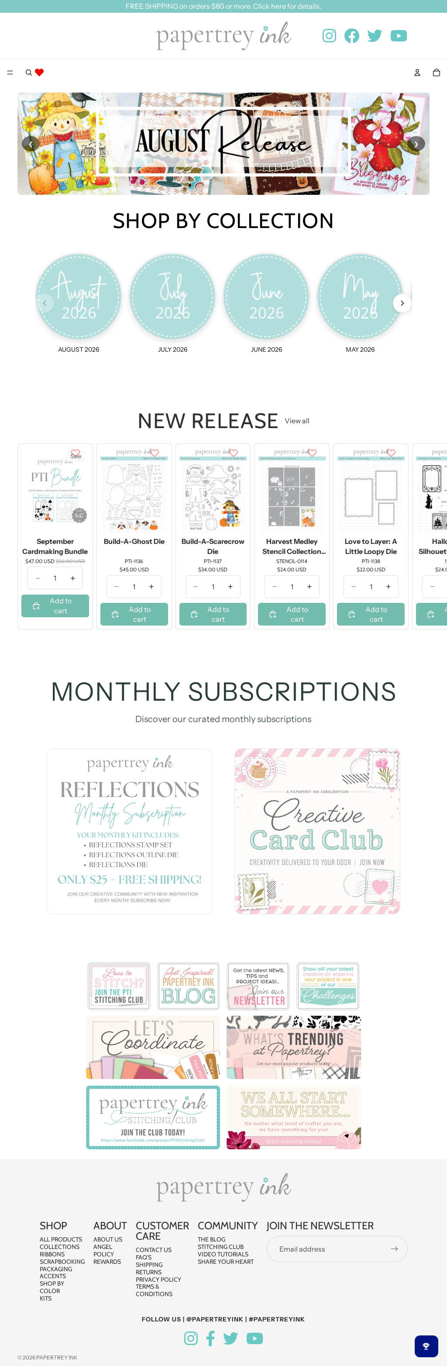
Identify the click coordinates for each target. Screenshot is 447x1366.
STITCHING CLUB (221, 1247)
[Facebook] (210, 1338)
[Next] (402, 303)
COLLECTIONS (59, 1247)
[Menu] (10, 72)
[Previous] (44, 303)
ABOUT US (107, 1239)
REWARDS (107, 1262)
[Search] (28, 72)
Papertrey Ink (56, 1357)
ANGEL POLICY (103, 1250)
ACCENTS (53, 1276)
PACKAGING (56, 1269)
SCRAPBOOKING (62, 1262)
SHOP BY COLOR (52, 1287)
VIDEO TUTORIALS (223, 1254)
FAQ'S (143, 1257)
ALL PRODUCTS (61, 1239)
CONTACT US (154, 1250)
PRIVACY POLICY (158, 1279)
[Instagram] (191, 1338)
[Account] (417, 72)
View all (297, 420)
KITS (46, 1298)
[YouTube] (254, 1338)
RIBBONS (52, 1254)
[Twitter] (230, 1338)
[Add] (75, 521)
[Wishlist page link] (39, 72)
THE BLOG (211, 1239)
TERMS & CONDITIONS (154, 1290)
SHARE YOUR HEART (226, 1262)
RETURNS (149, 1272)
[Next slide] (420, 536)
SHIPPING (149, 1265)
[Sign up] (394, 1249)
